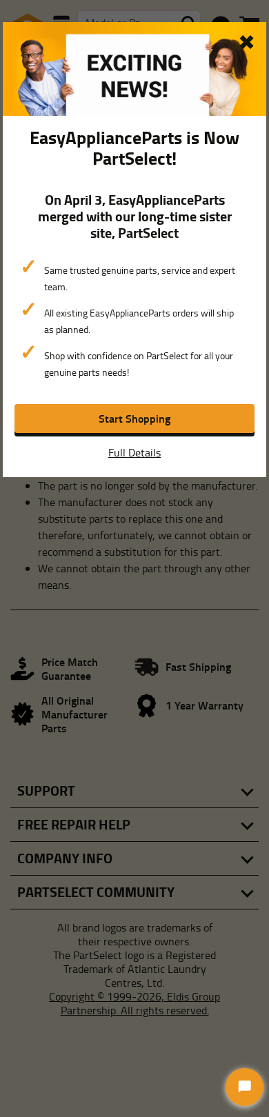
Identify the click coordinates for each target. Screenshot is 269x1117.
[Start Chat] (244, 1087)
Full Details (134, 452)
